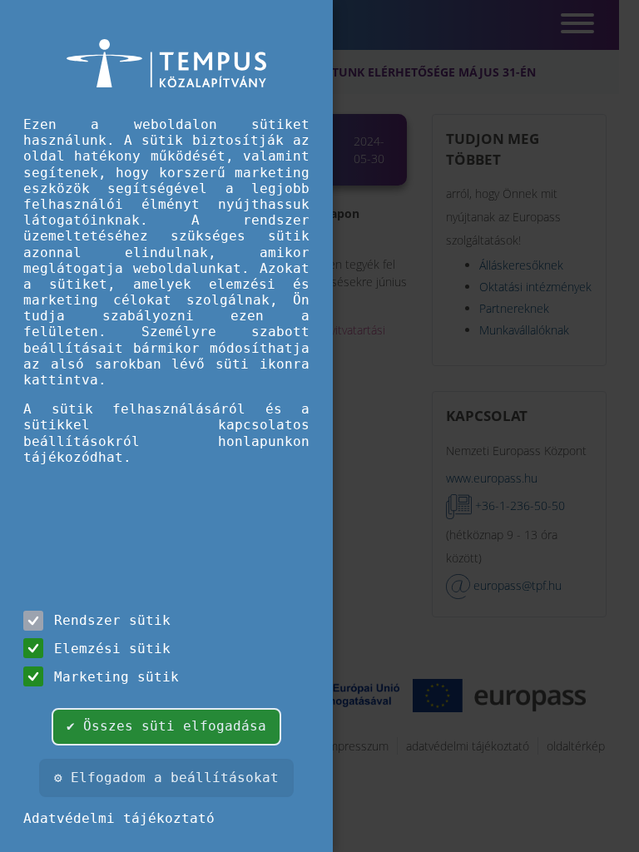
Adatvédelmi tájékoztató (119, 818)
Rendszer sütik (112, 620)
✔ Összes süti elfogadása (166, 726)
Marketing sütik (116, 677)
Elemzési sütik (112, 648)
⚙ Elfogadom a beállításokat (166, 777)
